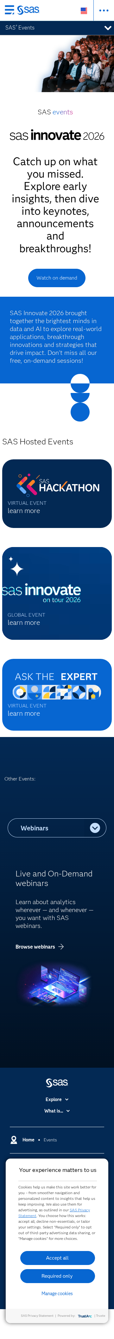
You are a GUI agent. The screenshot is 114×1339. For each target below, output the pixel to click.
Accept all (57, 1258)
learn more (24, 510)
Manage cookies (57, 1293)
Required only (57, 1276)
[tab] (46, 827)
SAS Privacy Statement (37, 1316)
